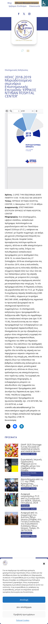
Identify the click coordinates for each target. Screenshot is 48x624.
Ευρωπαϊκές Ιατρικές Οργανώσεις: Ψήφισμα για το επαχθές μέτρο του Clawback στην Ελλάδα (31, 465)
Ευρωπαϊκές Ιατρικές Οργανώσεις (29, 474)
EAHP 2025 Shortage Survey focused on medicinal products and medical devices (31, 448)
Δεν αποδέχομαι (24, 607)
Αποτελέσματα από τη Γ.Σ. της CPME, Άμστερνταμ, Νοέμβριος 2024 (32, 482)
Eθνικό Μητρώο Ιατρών (26, 3)
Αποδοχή (24, 599)
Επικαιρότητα (26, 533)
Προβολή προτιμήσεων (24, 614)
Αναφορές (25, 506)
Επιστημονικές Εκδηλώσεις (16, 70)
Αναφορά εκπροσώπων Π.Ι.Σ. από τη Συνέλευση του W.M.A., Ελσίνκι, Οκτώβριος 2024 (31, 498)
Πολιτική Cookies (22, 620)
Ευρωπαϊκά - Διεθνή (29, 454)
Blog (9, 3)
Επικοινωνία (34, 6)
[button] (44, 563)
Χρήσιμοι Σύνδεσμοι (18, 6)
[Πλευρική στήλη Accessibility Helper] (45, 3)
